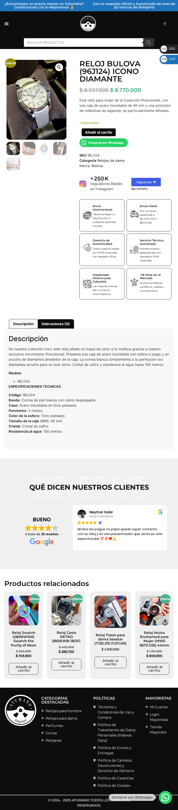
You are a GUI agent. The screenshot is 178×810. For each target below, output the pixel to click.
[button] (59, 67)
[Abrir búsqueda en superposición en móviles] (89, 42)
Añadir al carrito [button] (23, 669)
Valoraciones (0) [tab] (55, 324)
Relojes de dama (110, 160)
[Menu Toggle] (6, 23)
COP (168, 59)
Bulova (97, 166)
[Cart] (165, 23)
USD (168, 48)
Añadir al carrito (98, 132)
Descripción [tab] (23, 324)
